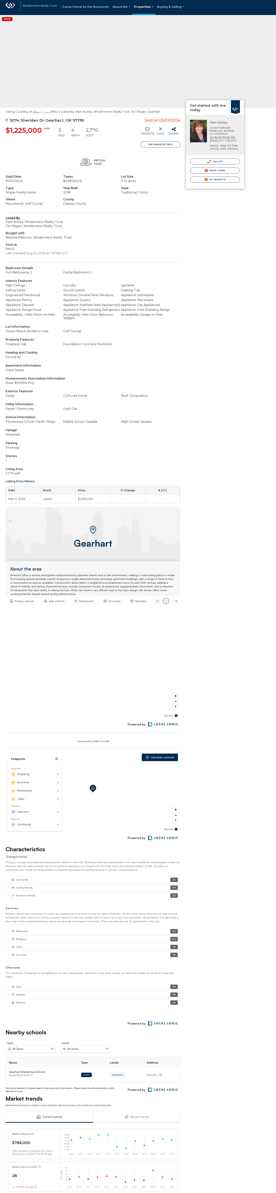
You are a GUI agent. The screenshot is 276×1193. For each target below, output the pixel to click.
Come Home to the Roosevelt (85, 7)
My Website (217, 179)
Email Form (217, 170)
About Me (122, 10)
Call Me (217, 161)
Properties (144, 10)
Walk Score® (101, 741)
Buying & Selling (171, 10)
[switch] (147, 132)
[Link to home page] (10, 7)
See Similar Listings (161, 144)
